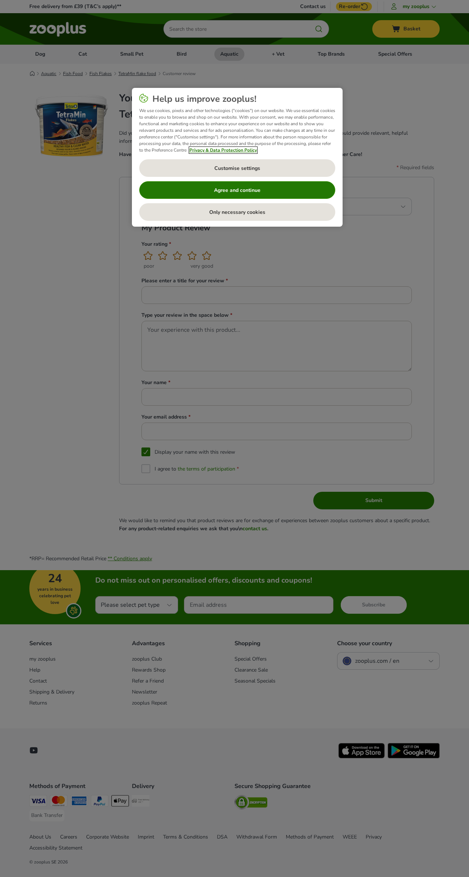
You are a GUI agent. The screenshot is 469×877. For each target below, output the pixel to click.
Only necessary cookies (237, 212)
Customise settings (237, 168)
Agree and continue (237, 190)
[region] (237, 157)
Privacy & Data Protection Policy (223, 150)
